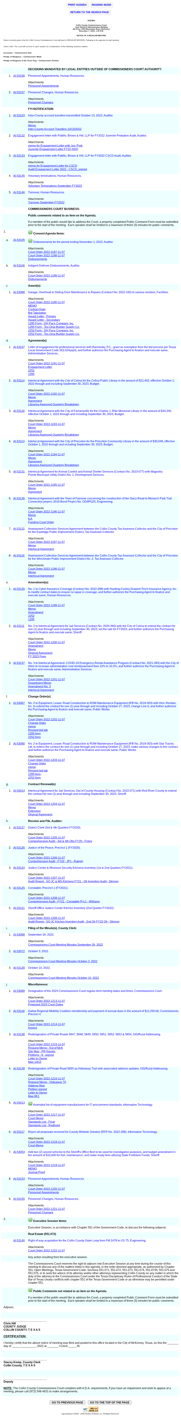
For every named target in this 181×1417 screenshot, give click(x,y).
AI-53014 (19, 790)
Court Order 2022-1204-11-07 (46, 803)
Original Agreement (40, 652)
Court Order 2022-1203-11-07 (46, 760)
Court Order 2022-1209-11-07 (46, 918)
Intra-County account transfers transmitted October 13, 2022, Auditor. (71, 115)
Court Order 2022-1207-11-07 (46, 877)
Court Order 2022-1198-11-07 (46, 568)
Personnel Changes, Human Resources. (53, 92)
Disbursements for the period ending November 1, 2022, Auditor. (73, 241)
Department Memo (39, 682)
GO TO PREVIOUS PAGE (67, 1402)
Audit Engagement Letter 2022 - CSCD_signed (57, 169)
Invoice (32, 1027)
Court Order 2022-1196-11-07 (46, 511)
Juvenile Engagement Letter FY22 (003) (53, 149)
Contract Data (36, 309)
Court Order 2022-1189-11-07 (46, 275)
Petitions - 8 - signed (41, 1054)
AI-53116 (19, 555)
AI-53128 (19, 967)
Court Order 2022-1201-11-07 (46, 679)
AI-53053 (19, 1151)
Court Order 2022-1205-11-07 (46, 837)
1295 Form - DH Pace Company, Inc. (51, 323)
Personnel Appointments (43, 85)
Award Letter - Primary (42, 316)
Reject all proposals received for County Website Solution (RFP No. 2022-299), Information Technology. (93, 1131)
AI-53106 (19, 265)
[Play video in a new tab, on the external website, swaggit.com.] (30, 233)
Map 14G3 (34, 1062)
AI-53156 (19, 75)
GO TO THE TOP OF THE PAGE (109, 1402)
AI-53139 (19, 1068)
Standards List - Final (41, 1121)
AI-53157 (19, 92)
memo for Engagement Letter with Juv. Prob (55, 145)
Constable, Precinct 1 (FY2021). (48, 887)
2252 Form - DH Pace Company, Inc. (51, 330)
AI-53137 (19, 662)
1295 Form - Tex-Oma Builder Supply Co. (54, 326)
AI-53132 (19, 135)
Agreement (35, 400)
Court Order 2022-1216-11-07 (46, 1078)
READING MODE (101, 4)
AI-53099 (19, 934)
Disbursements (37, 259)
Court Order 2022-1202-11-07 (46, 719)
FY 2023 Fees (37, 656)
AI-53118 (19, 1011)
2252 (31, 370)
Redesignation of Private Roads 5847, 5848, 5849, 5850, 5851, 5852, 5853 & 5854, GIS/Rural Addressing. (95, 1034)
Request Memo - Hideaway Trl (47, 1082)
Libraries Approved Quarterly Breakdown (53, 404)
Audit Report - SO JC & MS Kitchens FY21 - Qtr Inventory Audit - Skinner (73, 881)
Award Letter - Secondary (44, 319)
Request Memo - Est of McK (45, 1047)
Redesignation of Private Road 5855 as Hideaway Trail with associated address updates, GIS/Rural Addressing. (98, 1068)
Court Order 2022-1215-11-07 (46, 1044)
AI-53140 (19, 1240)
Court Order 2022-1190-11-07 (46, 302)
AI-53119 (19, 410)
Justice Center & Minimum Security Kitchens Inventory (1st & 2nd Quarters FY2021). (81, 867)
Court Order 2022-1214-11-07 (46, 1024)
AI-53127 (19, 827)
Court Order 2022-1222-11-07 (46, 1250)
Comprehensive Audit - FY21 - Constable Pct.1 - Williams (64, 901)
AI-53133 (19, 155)
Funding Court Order (41, 522)
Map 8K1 (33, 1096)
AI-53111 (18, 625)
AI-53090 (19, 743)
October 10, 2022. (39, 967)
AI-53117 (19, 1131)
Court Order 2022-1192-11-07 (46, 393)
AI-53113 (19, 441)
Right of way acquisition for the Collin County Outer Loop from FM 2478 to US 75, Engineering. (87, 1240)
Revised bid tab (38, 730)
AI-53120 (19, 588)
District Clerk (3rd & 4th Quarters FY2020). (55, 827)
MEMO (32, 305)
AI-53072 (19, 951)
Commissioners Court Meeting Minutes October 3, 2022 (62, 961)
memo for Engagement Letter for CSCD (52, 165)
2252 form (34, 737)
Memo (32, 125)
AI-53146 (19, 192)
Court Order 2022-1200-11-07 (46, 642)
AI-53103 (19, 115)
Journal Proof (36, 1172)
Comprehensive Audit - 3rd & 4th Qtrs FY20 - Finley (60, 841)
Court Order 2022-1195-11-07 (46, 484)
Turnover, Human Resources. (46, 192)
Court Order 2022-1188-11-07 (46, 255)
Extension (34, 810)
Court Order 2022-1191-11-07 (46, 363)
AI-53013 (19, 1102)
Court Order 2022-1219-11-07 (46, 1165)
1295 (31, 374)
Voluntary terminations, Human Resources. (55, 175)
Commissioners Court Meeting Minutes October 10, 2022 (63, 977)
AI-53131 (19, 471)
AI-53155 (19, 1198)
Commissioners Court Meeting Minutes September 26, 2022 (65, 944)
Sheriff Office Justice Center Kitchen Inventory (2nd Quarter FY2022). (71, 908)
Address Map (36, 1085)
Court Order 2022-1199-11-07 (46, 605)
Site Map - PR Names (41, 1051)
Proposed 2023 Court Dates (45, 1004)
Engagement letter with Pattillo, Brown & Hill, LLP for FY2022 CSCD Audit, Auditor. (80, 155)
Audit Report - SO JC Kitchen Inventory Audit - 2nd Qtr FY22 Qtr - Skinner (73, 921)
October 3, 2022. (38, 951)
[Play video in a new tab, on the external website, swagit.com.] (30, 241)
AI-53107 (19, 347)
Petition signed (37, 1089)
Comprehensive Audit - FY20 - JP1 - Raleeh (55, 861)
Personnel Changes (40, 102)
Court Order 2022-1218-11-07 (46, 1141)
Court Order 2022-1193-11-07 (46, 424)
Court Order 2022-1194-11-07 (46, 454)
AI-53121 (19, 908)
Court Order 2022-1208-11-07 (46, 897)
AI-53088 (19, 292)
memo (32, 726)
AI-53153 (19, 1178)
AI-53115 (19, 528)
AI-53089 (19, 990)
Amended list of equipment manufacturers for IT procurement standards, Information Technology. (93, 1104)
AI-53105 (19, 239)
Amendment (35, 612)
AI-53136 (19, 498)
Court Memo (35, 1118)
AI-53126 (19, 847)
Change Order (37, 722)
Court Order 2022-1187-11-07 (46, 251)
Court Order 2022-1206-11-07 (46, 857)
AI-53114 (19, 380)
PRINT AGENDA (77, 4)
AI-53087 (19, 703)
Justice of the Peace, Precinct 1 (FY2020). (54, 847)
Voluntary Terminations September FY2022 (55, 185)
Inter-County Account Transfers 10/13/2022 (54, 129)
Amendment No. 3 (39, 686)
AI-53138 (19, 1034)
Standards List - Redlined (44, 1125)
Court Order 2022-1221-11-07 (46, 1208)
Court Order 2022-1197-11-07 (46, 541)
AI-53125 (19, 887)
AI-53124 (19, 867)
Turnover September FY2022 (46, 202)
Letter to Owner (37, 1058)
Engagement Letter (40, 366)
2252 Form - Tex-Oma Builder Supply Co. (54, 334)
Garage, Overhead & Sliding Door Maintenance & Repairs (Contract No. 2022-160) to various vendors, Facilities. (98, 292)
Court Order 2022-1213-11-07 (46, 1000)
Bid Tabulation (37, 312)
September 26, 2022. (41, 934)
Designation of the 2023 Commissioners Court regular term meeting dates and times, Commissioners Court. (95, 990)
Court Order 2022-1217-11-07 (46, 1114)
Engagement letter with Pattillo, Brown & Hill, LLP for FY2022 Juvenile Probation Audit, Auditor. (87, 135)
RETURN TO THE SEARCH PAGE (89, 12)
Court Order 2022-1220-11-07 (46, 1188)
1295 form (34, 733)
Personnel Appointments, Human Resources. (56, 75)
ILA (30, 518)
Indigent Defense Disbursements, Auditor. (54, 265)
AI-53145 (19, 175)
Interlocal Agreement (41, 549)
